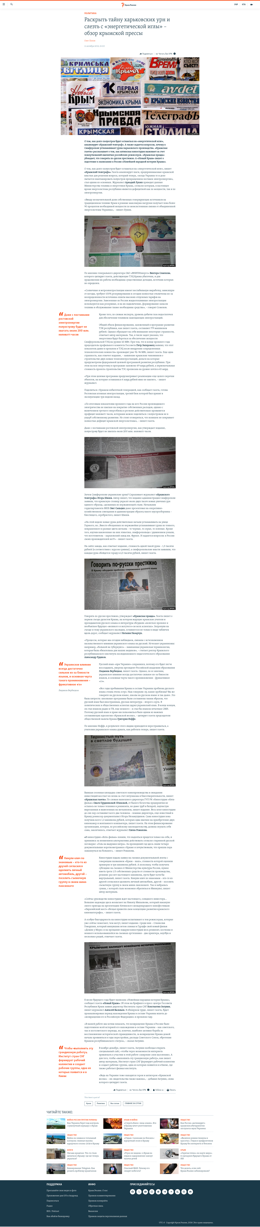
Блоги (70, 1150)
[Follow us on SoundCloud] (171, 1191)
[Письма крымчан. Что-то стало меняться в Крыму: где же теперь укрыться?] (56, 1153)
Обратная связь (95, 1206)
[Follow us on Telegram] (164, 1191)
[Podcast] (183, 1191)
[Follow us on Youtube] (145, 1191)
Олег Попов (89, 41)
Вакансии (93, 1211)
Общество (185, 1120)
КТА (244, 5)
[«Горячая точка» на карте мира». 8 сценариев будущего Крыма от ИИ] (169, 1153)
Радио (50, 1206)
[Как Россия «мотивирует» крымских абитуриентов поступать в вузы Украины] (169, 1123)
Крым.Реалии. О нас (98, 1191)
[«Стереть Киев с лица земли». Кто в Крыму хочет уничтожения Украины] (112, 1123)
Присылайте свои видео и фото (61, 1191)
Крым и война (130, 1120)
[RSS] (177, 1191)
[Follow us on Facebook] (132, 1191)
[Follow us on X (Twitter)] (139, 1191)
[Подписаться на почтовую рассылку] (190, 1191)
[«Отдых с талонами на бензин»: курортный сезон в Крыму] (112, 1138)
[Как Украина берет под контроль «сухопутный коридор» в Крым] (56, 1123)
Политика (90, 13)
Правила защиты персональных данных (107, 1216)
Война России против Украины (82, 1120)
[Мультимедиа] (252, 4)
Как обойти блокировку (58, 1216)
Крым (183, 1150)
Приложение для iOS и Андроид (62, 1196)
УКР (236, 5)
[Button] (146, 54)
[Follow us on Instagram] (151, 1191)
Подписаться (53, 1201)
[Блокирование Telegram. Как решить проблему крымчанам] (56, 1168)
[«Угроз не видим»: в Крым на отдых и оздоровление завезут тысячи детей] (112, 1153)
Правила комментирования (101, 1196)
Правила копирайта (98, 1201)
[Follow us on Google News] (158, 1191)
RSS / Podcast (53, 1211)
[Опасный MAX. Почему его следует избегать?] (112, 1168)
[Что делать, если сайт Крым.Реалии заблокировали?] (169, 1168)
